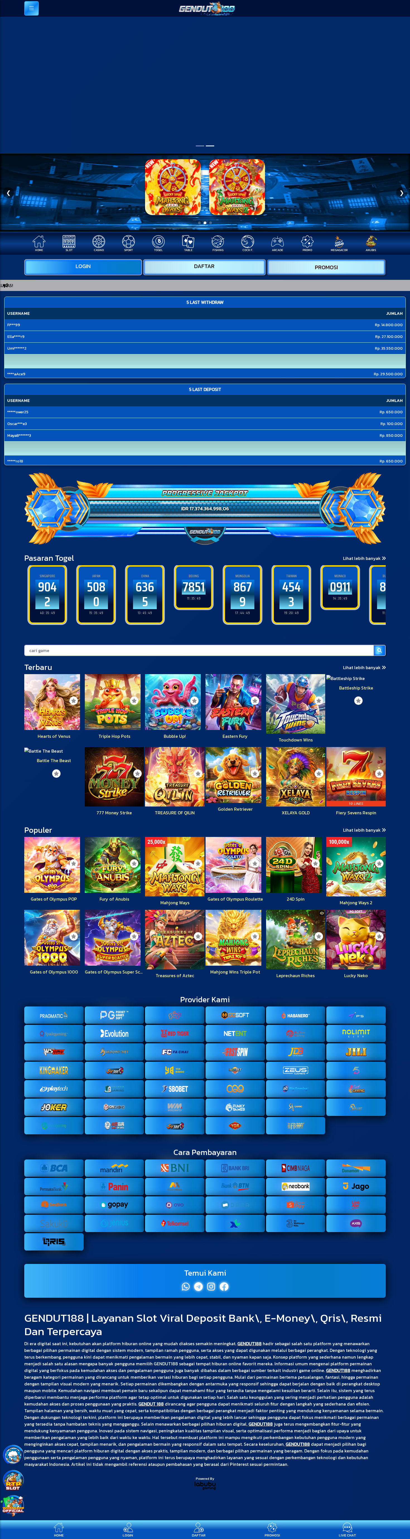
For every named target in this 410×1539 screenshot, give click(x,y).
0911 (291, 586)
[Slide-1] (210, 146)
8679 (194, 594)
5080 (47, 594)
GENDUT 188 (151, 1403)
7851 (145, 586)
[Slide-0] (200, 146)
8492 (340, 594)
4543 (242, 594)
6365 (96, 594)
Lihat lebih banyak (362, 558)
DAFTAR (204, 266)
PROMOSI (326, 267)
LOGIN (83, 266)
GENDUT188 (249, 1343)
